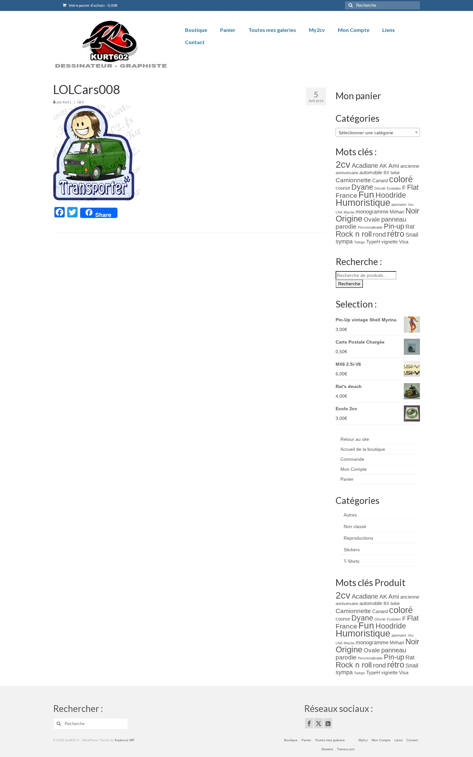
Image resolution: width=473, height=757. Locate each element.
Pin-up (394, 226)
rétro (395, 234)
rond (379, 234)
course (343, 188)
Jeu (410, 204)
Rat (409, 226)
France (346, 195)
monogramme (372, 212)
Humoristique (363, 202)
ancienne (409, 166)
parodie (346, 226)
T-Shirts (351, 561)
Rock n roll (354, 234)
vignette (389, 241)
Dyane (362, 187)
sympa (344, 241)
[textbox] (378, 132)
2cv (343, 164)
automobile (370, 172)
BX (386, 172)
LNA (339, 212)
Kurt (66, 102)
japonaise (399, 204)
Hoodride (391, 195)
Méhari (397, 211)
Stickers (352, 549)
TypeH (373, 241)
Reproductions (358, 538)
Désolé (380, 188)
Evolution (394, 188)
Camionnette (353, 180)
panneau (393, 219)
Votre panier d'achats (92, 5)
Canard (380, 180)
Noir (412, 210)
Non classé (355, 526)
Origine (349, 218)
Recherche (349, 283)
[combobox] (378, 132)
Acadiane (365, 165)
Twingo (359, 242)
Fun (366, 195)
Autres (350, 514)
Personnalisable (370, 227)
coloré (401, 179)
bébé (395, 172)
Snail (411, 235)
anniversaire (347, 172)
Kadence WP (124, 740)
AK (383, 166)
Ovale (372, 219)
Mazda (349, 212)
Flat (413, 187)
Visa (403, 241)
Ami (393, 165)
